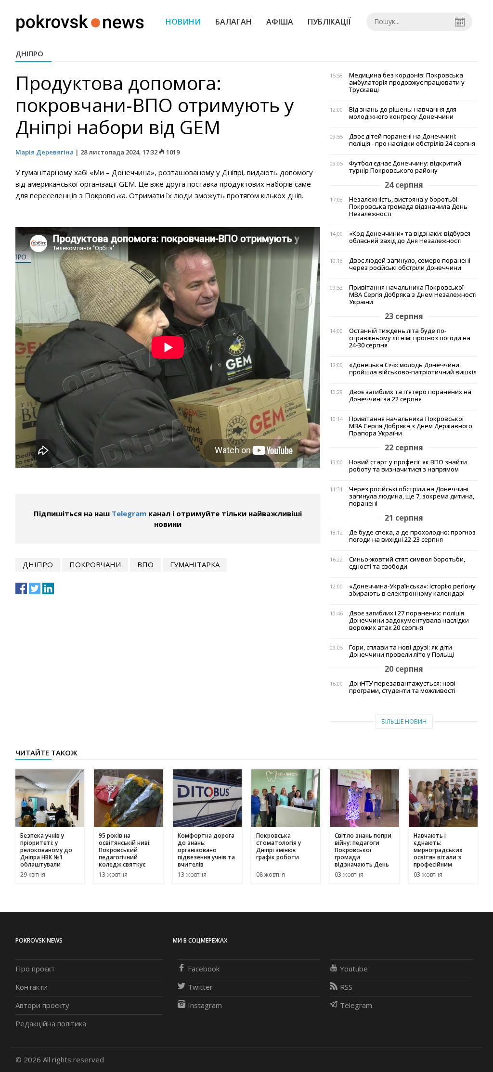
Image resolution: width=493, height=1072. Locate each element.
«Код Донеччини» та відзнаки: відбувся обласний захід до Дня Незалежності (409, 237)
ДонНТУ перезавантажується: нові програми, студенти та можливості (402, 687)
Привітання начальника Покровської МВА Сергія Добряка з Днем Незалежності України (413, 295)
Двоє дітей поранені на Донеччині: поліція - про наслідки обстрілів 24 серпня (412, 140)
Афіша (279, 21)
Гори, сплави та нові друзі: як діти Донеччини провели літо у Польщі (401, 651)
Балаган (233, 21)
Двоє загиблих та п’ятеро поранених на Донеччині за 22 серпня (410, 395)
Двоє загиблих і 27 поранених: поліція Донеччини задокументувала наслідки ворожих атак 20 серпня (409, 620)
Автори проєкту (42, 1005)
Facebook (204, 968)
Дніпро (29, 53)
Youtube (354, 968)
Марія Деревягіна (44, 152)
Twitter (200, 987)
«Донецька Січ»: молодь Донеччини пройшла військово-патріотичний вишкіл (413, 368)
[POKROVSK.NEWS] (80, 21)
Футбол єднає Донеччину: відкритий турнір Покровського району (405, 167)
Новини (183, 21)
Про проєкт (35, 968)
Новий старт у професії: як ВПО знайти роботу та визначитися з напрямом (408, 466)
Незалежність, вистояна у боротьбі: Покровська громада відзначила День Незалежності (408, 206)
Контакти (31, 987)
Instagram (205, 1005)
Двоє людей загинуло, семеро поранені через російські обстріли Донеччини (409, 264)
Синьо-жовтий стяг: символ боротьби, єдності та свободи (407, 563)
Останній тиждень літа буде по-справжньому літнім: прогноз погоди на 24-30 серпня (409, 338)
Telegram (129, 513)
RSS (346, 987)
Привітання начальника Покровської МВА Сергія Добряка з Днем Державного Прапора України (410, 426)
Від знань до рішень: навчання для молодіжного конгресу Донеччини (402, 113)
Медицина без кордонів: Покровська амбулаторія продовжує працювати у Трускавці (407, 82)
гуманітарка (195, 564)
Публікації (329, 21)
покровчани (95, 564)
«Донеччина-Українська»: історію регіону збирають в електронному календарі (412, 590)
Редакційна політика (50, 1023)
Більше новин (404, 721)
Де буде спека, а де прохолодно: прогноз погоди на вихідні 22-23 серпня (412, 536)
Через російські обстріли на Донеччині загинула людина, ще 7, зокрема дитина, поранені (411, 496)
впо (145, 564)
